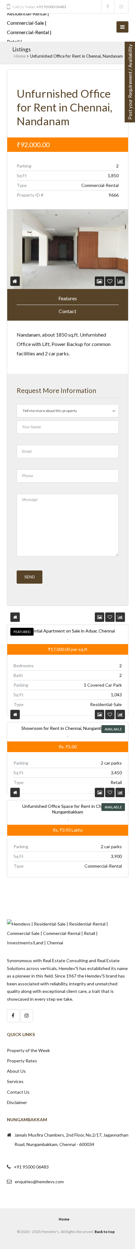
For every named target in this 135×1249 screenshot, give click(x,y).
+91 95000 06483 (51, 6)
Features (67, 298)
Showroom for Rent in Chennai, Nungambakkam (67, 728)
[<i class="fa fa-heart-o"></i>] (109, 281)
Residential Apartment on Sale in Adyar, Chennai (67, 630)
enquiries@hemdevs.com (39, 1181)
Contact (67, 311)
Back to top (104, 1231)
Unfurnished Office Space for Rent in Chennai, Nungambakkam (67, 808)
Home (19, 56)
